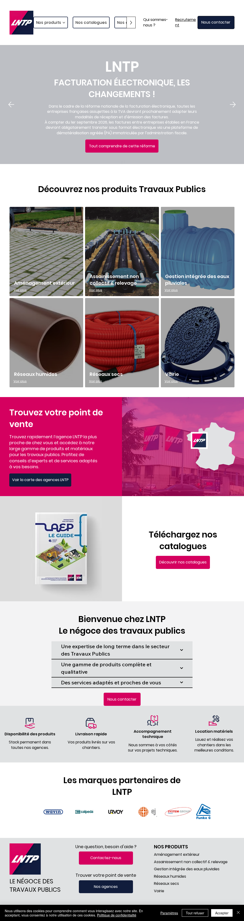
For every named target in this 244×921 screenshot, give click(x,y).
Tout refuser (195, 913)
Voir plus (20, 290)
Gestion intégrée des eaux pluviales (186, 869)
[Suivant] (233, 104)
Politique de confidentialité (116, 915)
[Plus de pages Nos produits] (64, 22)
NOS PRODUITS (171, 846)
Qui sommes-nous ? (155, 22)
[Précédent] (11, 104)
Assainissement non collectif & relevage (114, 279)
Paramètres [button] (169, 913)
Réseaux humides (35, 374)
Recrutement (185, 22)
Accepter (222, 913)
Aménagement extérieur (44, 283)
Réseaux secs (106, 374)
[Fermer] (238, 913)
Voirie (172, 374)
